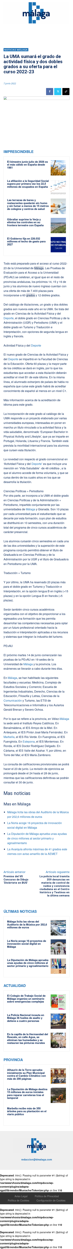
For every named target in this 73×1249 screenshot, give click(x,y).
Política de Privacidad (47, 1196)
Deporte (9, 318)
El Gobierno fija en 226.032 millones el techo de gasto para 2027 (26, 241)
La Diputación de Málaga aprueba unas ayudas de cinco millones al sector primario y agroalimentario (37, 838)
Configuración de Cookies (50, 1200)
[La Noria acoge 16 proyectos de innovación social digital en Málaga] (58, 947)
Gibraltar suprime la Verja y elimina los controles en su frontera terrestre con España (25, 222)
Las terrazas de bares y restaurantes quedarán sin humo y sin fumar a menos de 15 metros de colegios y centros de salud (28, 204)
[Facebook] (49, 91)
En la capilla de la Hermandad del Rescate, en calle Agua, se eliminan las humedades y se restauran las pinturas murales (27, 1038)
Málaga (39, 268)
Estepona (29, 741)
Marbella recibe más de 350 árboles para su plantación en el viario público (26, 1111)
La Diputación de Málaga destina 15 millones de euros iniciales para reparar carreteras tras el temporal (27, 1093)
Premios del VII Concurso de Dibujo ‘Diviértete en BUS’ (16, 879)
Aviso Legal (21, 1196)
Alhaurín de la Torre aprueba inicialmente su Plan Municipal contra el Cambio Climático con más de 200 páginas (26, 1074)
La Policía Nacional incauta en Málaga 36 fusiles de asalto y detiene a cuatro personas (25, 1018)
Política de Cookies (18, 1200)
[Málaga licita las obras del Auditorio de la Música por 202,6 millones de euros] (58, 927)
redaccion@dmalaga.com (36, 1159)
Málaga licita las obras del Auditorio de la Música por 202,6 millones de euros (27, 924)
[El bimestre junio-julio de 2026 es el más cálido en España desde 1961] (58, 167)
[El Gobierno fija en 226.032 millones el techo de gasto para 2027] (58, 244)
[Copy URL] (65, 91)
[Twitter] (57, 91)
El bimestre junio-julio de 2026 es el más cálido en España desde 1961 (27, 164)
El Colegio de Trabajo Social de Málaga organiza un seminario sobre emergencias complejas (26, 998)
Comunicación (13, 700)
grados (30, 295)
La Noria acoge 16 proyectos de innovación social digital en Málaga (26, 944)
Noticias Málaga (16, 49)
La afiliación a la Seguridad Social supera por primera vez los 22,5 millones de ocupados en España (28, 184)
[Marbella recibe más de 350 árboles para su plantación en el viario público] (58, 1114)
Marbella (9, 737)
